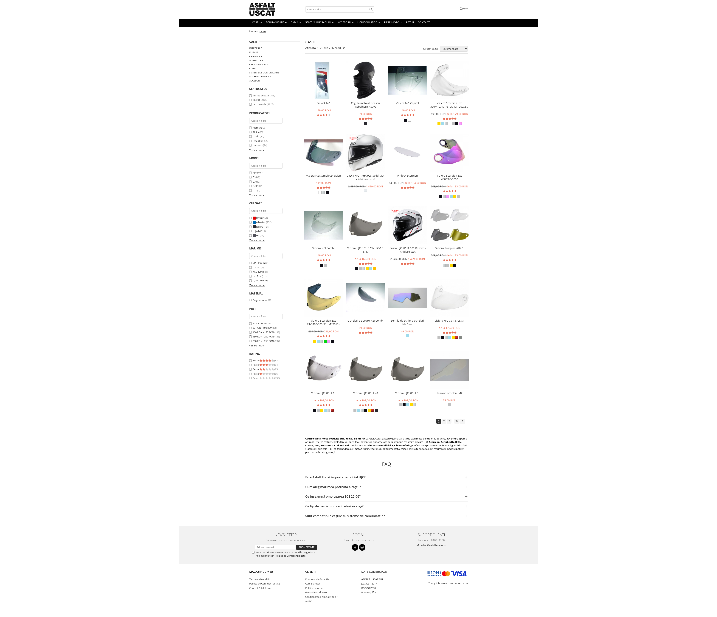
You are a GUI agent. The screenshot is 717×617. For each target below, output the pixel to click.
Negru (260, 226)
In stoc (256, 99)
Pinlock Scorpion (407, 175)
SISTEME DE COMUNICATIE (264, 72)
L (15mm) (258, 276)
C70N (256, 186)
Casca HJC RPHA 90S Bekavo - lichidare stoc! (407, 249)
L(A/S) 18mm (260, 280)
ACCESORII (255, 80)
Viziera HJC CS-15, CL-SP (449, 320)
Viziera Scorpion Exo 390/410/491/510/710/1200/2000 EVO (449, 104)
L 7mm (256, 267)
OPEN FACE (255, 56)
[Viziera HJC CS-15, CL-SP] (449, 298)
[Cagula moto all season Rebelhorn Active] (365, 80)
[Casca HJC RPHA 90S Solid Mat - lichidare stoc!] (365, 153)
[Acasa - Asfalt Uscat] (268, 9)
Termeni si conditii (259, 579)
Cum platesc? (312, 583)
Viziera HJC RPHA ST (407, 393)
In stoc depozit (261, 95)
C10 (255, 177)
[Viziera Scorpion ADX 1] (449, 225)
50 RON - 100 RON (263, 327)
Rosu (259, 218)
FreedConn (259, 141)
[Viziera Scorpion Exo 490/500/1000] (449, 153)
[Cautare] (371, 9)
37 (456, 421)
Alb (258, 231)
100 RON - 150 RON (263, 332)
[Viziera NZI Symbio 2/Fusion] (323, 152)
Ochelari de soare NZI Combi (365, 320)
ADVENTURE (256, 60)
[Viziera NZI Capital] (407, 80)
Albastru (261, 222)
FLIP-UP (253, 52)
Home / (254, 31)
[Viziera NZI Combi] (323, 225)
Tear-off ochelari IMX (450, 393)
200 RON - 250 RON (263, 341)
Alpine (256, 132)
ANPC (308, 601)
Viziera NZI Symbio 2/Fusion (323, 175)
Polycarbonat (260, 300)
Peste (256, 360)
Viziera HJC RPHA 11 (323, 393)
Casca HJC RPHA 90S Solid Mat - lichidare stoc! (365, 177)
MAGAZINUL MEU (261, 571)
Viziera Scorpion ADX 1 (449, 248)
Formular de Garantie (317, 579)
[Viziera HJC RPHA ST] (407, 370)
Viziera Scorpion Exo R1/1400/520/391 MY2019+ (323, 322)
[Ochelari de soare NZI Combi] (365, 297)
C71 (255, 190)
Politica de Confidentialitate (290, 555)
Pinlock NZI (323, 103)
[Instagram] (362, 547)
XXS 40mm (259, 271)
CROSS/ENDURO (258, 64)
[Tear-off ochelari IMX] (449, 370)
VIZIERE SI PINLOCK (260, 76)
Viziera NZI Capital (407, 103)
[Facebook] (355, 547)
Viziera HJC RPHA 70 (365, 393)
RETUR (410, 22)
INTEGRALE (255, 48)
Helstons (258, 145)
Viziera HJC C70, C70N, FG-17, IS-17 (365, 249)
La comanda (259, 104)
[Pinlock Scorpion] (407, 153)
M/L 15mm (259, 263)
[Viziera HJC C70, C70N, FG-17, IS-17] (365, 225)
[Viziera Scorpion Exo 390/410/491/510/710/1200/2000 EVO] (449, 80)
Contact (424, 22)
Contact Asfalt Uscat (260, 588)
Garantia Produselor (316, 592)
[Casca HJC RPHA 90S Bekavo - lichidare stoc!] (407, 225)
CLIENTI (310, 571)
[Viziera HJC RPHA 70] (365, 370)
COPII (252, 68)
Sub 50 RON (259, 323)
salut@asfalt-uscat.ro (433, 545)
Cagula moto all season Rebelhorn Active (365, 104)
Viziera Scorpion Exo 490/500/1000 (449, 177)
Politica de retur (314, 588)
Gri (258, 235)
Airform (257, 172)
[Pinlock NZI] (323, 80)
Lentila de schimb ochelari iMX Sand (407, 322)
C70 (255, 181)
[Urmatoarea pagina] (462, 421)
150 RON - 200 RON (263, 336)
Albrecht (257, 127)
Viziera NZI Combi (323, 248)
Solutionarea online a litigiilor (321, 597)
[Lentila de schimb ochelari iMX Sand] (407, 298)
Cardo (256, 136)
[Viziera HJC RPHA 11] (323, 370)
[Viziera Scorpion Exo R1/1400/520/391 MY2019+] (323, 298)
